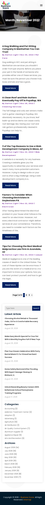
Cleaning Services (11, 107)
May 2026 (9, 457)
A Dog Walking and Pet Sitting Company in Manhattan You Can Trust (20, 49)
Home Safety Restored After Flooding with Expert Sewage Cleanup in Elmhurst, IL (21, 372)
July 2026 (8, 451)
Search (36, 308)
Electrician (8, 207)
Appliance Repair (12, 435)
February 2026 (11, 467)
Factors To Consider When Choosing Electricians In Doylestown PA (17, 197)
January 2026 (10, 470)
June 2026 (9, 454)
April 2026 (9, 460)
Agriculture (9, 422)
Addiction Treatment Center (17, 412)
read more (10, 88)
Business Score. (27, 497)
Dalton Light (11, 55)
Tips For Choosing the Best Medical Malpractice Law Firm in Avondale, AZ (22, 249)
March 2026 (10, 464)
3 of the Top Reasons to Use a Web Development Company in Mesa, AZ (22, 147)
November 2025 (11, 477)
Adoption (8, 415)
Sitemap (27, 499)
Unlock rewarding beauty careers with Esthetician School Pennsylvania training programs (22, 390)
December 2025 (11, 474)
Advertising (9, 418)
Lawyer (39, 255)
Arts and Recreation (13, 438)
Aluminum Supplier (12, 432)
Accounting (9, 408)
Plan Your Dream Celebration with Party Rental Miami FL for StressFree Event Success (22, 354)
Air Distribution (11, 425)
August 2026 (10, 447)
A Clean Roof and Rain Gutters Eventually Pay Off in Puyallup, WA (21, 99)
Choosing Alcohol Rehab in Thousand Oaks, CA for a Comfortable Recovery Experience (21, 321)
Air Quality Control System (16, 428)
